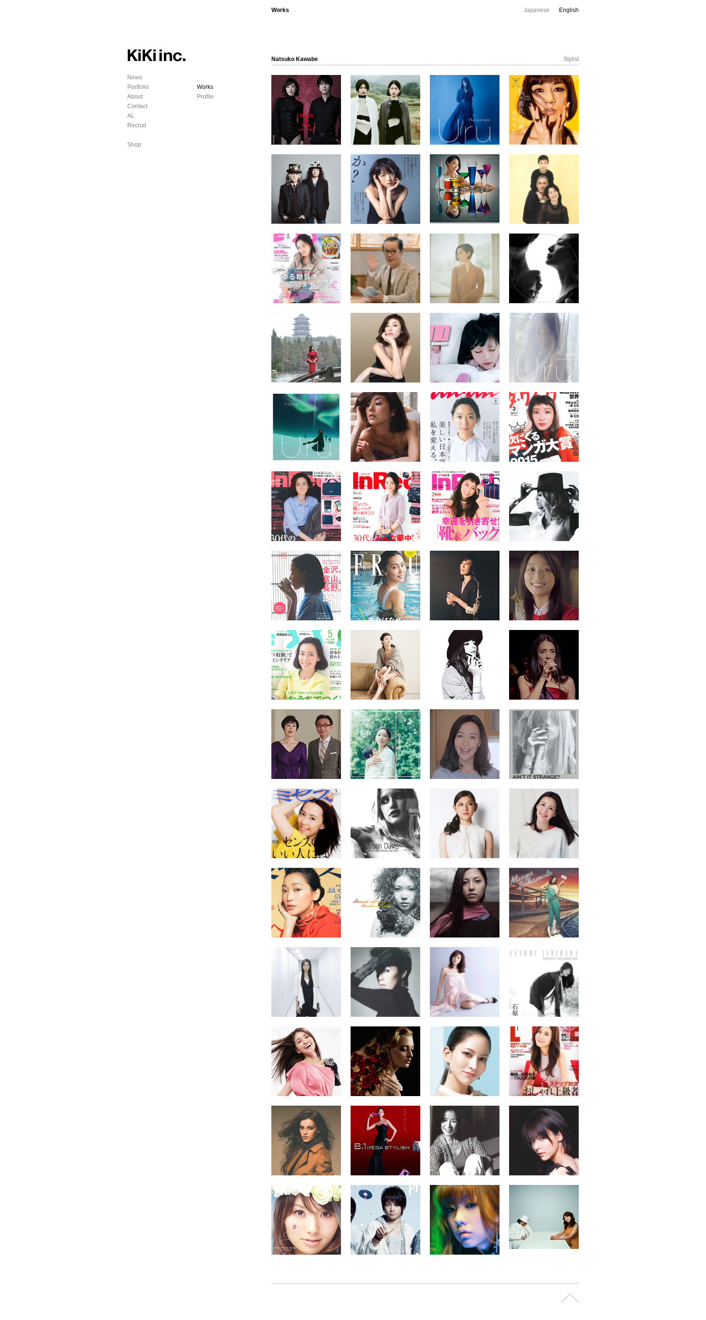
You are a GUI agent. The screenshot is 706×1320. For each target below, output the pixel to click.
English (569, 10)
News (134, 77)
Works (205, 87)
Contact (137, 106)
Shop (134, 144)
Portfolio (138, 87)
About (135, 96)
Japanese (536, 10)
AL (130, 115)
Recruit (136, 125)
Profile (205, 96)
